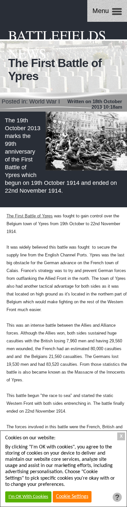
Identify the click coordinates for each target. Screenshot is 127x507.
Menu (100, 10)
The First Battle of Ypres (30, 215)
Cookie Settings (72, 496)
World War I (44, 101)
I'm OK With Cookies (28, 496)
